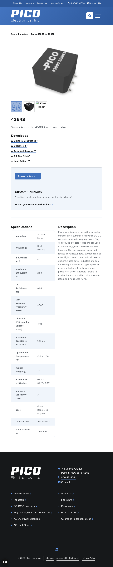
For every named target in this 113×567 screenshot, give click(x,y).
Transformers (21, 493)
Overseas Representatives (76, 519)
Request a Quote (26, 176)
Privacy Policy (88, 558)
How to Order (56, 3)
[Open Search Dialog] (89, 15)
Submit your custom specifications (33, 204)
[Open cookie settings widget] (5, 562)
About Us (17, 3)
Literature (29, 3)
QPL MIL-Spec (22, 525)
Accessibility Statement (67, 558)
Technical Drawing (25, 151)
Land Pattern (22, 161)
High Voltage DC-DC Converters (32, 512)
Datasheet (20, 145)
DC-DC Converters (24, 506)
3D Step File (22, 156)
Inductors (19, 500)
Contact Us (95, 3)
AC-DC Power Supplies (27, 519)
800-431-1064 (78, 3)
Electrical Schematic (25, 140)
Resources (42, 3)
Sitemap (50, 558)
